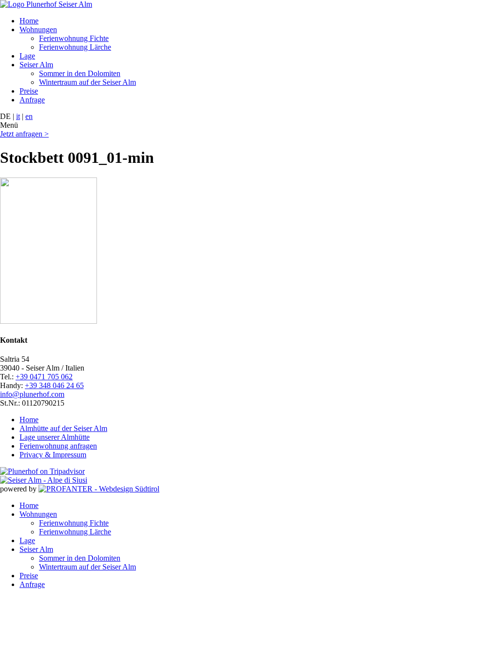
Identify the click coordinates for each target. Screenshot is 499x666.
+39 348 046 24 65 (54, 385)
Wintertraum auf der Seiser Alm (87, 82)
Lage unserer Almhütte (54, 437)
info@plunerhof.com (32, 394)
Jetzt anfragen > (24, 134)
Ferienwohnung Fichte (74, 38)
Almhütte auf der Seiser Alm (63, 428)
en (29, 116)
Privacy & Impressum (52, 455)
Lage (27, 56)
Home (28, 21)
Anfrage (32, 100)
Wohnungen (38, 29)
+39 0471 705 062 (44, 376)
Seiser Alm (36, 64)
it (18, 116)
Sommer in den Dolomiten (79, 73)
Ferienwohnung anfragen (58, 446)
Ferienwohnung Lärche (75, 47)
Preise (28, 91)
